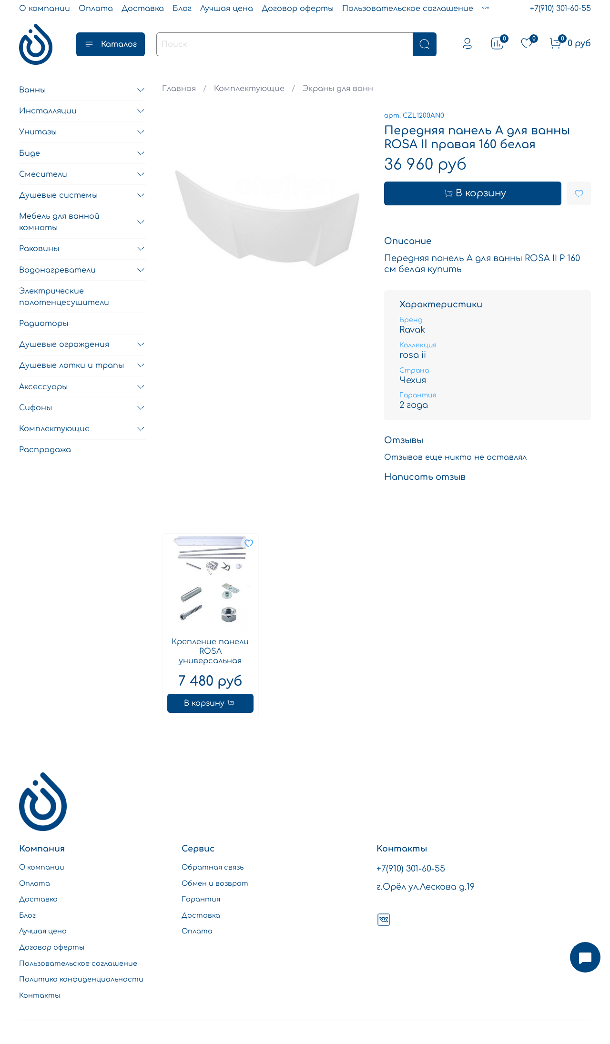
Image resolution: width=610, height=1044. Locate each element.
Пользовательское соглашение (407, 8)
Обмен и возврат (215, 883)
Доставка (143, 8)
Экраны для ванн (338, 88)
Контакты (39, 995)
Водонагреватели (57, 270)
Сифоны (35, 408)
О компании (44, 8)
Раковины (39, 248)
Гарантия (201, 899)
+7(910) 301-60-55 (560, 8)
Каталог (119, 44)
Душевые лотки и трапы (71, 365)
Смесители (43, 174)
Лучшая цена (226, 8)
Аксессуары (43, 387)
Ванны (32, 90)
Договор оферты (298, 8)
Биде (29, 153)
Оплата (96, 8)
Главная (179, 88)
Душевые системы (58, 195)
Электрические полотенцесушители (64, 297)
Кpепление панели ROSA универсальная (210, 651)
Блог (182, 8)
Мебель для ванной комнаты (59, 222)
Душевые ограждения (64, 344)
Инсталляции (48, 111)
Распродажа (45, 450)
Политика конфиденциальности (81, 979)
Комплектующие (249, 88)
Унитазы (38, 132)
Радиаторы (43, 323)
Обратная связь (213, 867)
